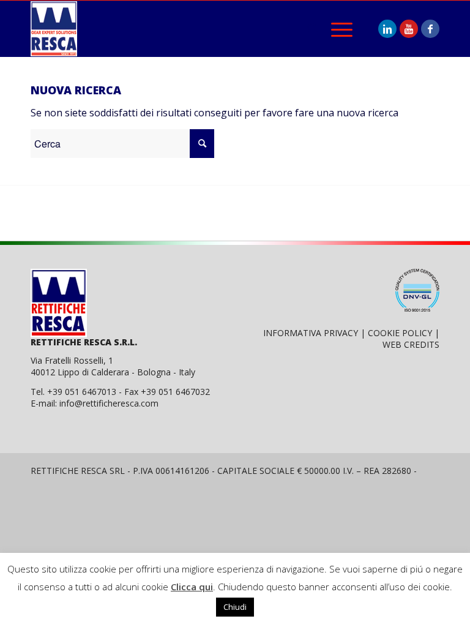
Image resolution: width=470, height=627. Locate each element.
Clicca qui (192, 586)
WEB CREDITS (410, 344)
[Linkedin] (387, 29)
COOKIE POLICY (400, 333)
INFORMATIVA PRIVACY (310, 333)
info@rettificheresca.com (109, 403)
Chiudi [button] (235, 606)
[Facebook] (430, 29)
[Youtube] (409, 29)
